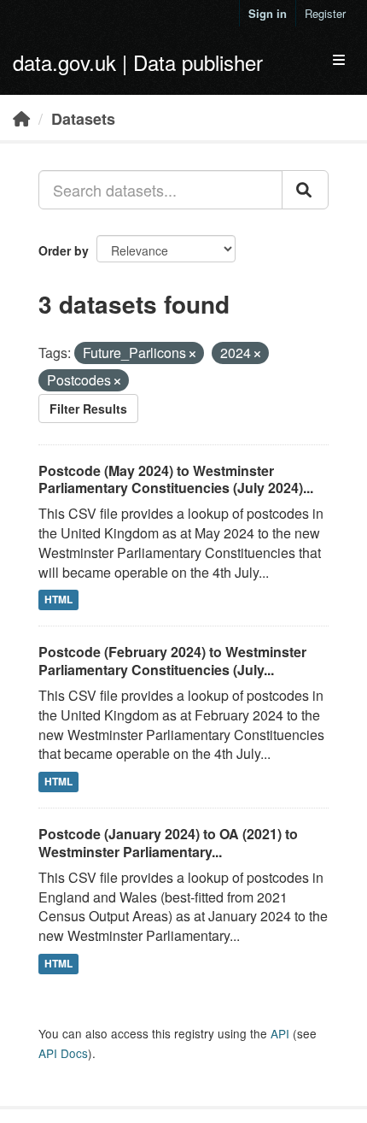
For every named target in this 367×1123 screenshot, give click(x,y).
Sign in (267, 13)
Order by (63, 250)
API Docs (63, 1052)
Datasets (83, 119)
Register (325, 13)
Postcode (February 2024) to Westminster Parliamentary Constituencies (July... (172, 660)
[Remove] (192, 354)
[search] (305, 189)
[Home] (21, 118)
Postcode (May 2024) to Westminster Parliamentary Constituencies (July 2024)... (175, 479)
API (280, 1033)
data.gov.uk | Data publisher (138, 62)
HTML (58, 600)
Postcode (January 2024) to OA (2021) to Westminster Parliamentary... (168, 842)
